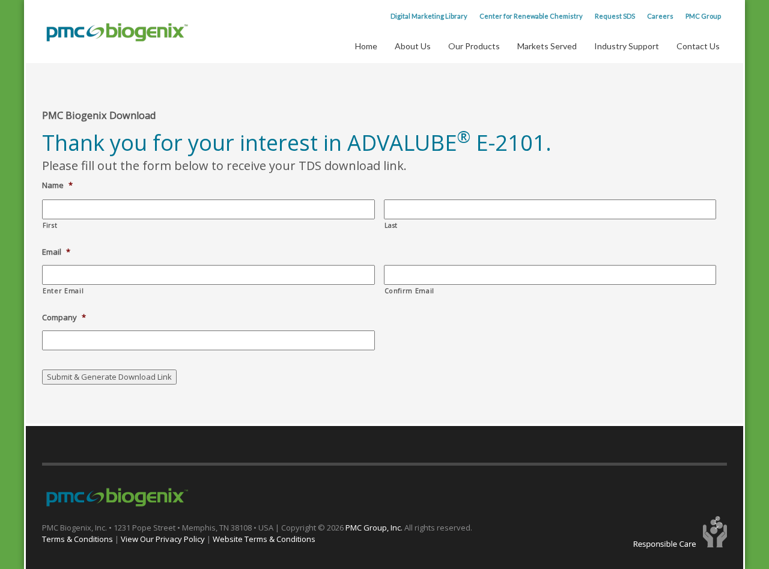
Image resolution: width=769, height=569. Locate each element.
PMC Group (703, 16)
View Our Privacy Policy (163, 539)
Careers (660, 16)
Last (391, 225)
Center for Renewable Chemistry (531, 16)
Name (57, 185)
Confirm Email (409, 291)
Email (56, 252)
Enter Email (63, 291)
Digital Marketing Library (429, 16)
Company (64, 317)
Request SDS (615, 16)
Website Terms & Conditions (264, 539)
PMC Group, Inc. (374, 527)
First (50, 225)
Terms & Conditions (77, 539)
